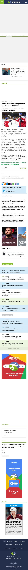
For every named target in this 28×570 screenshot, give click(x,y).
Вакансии (15, 541)
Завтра (15, 35)
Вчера (3, 35)
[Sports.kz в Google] (14, 378)
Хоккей (4, 83)
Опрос (4, 441)
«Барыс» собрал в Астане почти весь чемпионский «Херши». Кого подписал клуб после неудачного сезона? (13, 215)
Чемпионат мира (8, 432)
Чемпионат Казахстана (10, 430)
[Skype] (15, 184)
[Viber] (11, 184)
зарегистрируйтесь (19, 256)
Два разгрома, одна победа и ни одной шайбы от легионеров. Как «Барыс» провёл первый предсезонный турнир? (14, 201)
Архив (18, 548)
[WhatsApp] (13, 184)
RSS (23, 548)
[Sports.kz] (14, 2)
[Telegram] (17, 184)
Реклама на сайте (17, 544)
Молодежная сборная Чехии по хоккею (15, 177)
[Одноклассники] (4, 184)
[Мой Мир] (6, 184)
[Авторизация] (26, 2)
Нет (4, 452)
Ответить (5, 456)
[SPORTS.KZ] (14, 478)
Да (4, 450)
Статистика (9, 544)
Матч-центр (22, 35)
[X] (8, 184)
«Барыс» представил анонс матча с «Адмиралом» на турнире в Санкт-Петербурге (11, 294)
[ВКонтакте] (2, 184)
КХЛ (5, 435)
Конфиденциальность (9, 548)
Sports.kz (23, 168)
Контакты (22, 541)
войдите (10, 256)
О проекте (9, 541)
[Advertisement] (14, 19)
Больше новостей (14, 348)
